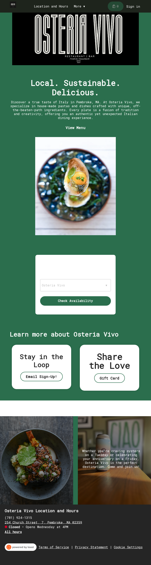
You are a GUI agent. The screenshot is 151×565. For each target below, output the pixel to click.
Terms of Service (54, 547)
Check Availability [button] (75, 301)
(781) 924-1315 (18, 517)
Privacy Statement (91, 547)
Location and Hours (51, 6)
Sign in (133, 6)
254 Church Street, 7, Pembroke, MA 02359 (43, 522)
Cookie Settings (128, 547)
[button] (80, 6)
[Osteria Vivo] (13, 5)
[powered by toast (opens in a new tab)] (20, 547)
